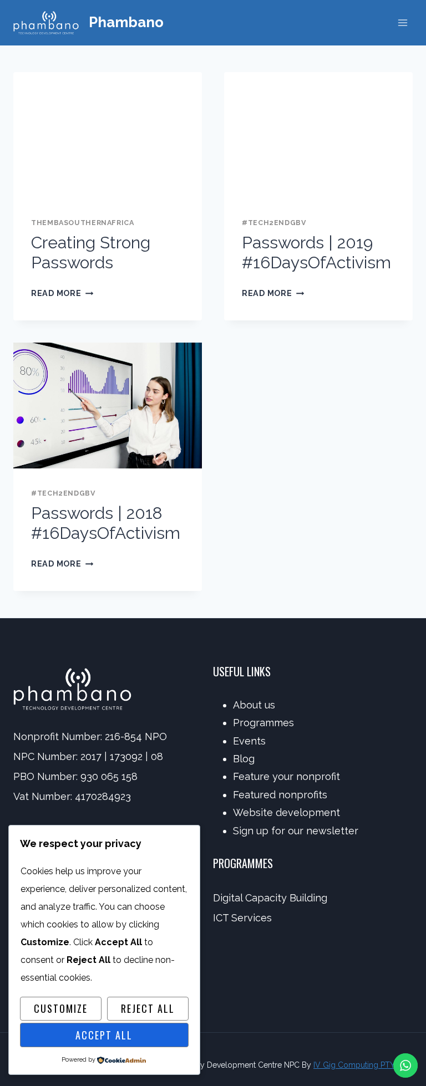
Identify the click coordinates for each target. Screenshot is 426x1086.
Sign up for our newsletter (295, 831)
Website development (286, 812)
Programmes (263, 722)
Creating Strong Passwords (90, 252)
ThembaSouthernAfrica (82, 222)
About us (254, 705)
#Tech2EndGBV (274, 222)
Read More (62, 293)
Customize (61, 1008)
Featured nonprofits (280, 795)
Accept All (104, 1035)
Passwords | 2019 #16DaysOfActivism (316, 252)
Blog (244, 758)
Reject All (148, 1008)
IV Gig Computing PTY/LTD (363, 1064)
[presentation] (107, 135)
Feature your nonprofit (286, 776)
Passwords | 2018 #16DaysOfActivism (105, 523)
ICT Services (242, 918)
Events (249, 741)
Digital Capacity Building (270, 898)
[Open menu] (402, 22)
